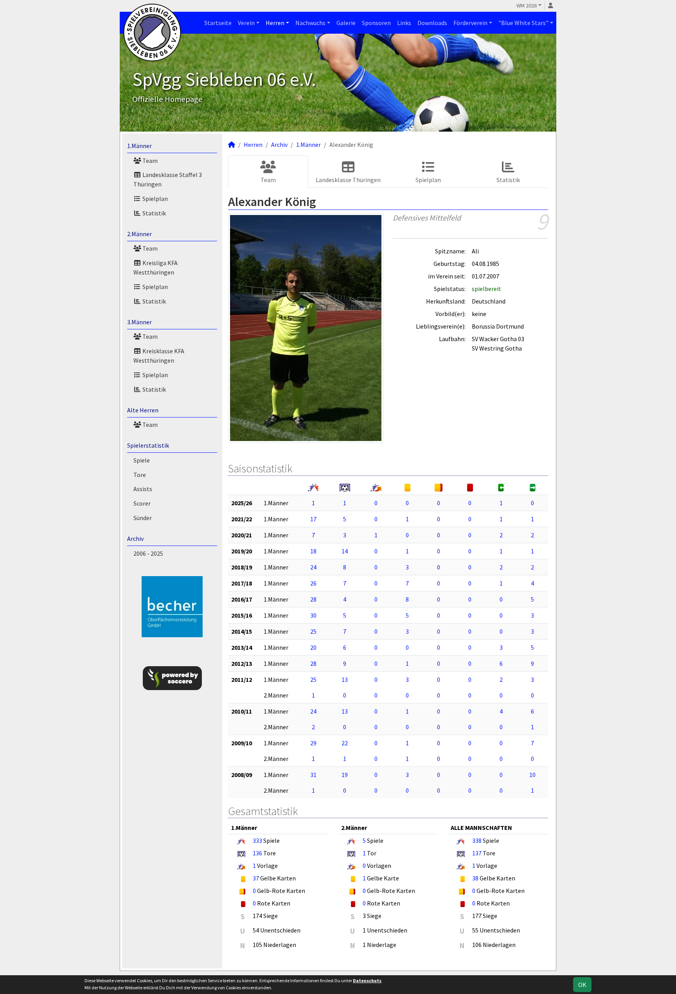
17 (313, 519)
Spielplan (154, 198)
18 (313, 551)
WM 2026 (526, 5)
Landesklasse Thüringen (348, 180)
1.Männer (139, 146)
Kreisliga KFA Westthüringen (155, 267)
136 (257, 853)
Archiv (135, 538)
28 (313, 599)
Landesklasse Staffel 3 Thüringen (167, 179)
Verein (246, 23)
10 (532, 775)
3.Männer (139, 322)
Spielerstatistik (148, 445)
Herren (275, 23)
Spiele (141, 460)
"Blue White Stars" (523, 23)
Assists (142, 489)
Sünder (142, 518)
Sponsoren (376, 23)
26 (313, 583)
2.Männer (139, 234)
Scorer (142, 503)
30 (313, 615)
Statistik (153, 213)
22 (345, 743)
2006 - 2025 (148, 553)
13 (345, 679)
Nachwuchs (310, 23)
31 (313, 775)
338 (477, 840)
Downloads (432, 23)
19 (345, 775)
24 (313, 567)
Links (404, 23)
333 (257, 840)
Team (149, 160)
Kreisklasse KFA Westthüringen (158, 355)
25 (313, 631)
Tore (139, 475)
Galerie (346, 23)
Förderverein (470, 23)
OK (582, 985)
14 (345, 551)
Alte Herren (142, 410)
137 (477, 853)
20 (313, 647)
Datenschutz (367, 980)
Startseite (218, 23)
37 (256, 878)
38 (475, 878)
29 (313, 743)
